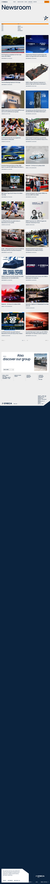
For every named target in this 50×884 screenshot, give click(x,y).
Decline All (17, 880)
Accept (4, 880)
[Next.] (47, 340)
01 (22, 340)
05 (27, 340)
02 (24, 340)
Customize (10, 880)
